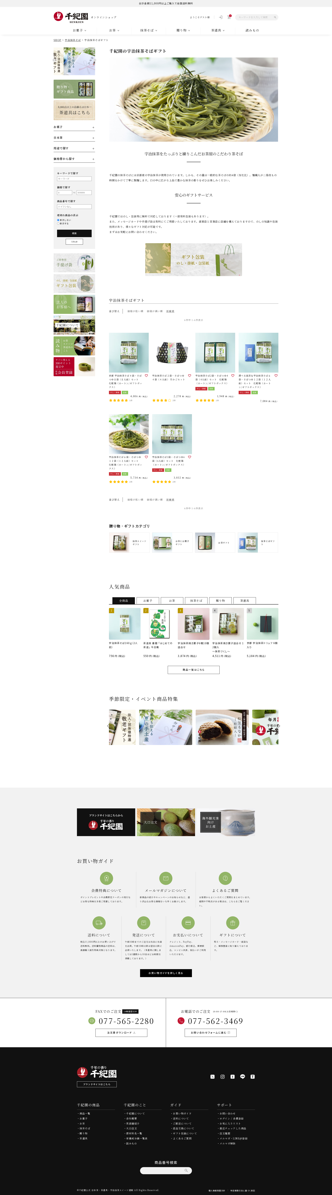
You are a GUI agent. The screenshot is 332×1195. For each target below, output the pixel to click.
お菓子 (83, 1118)
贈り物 (83, 1133)
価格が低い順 (135, 311)
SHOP (57, 40)
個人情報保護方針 (217, 1190)
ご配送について (182, 1123)
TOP (328, 1191)
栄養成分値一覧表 (136, 1138)
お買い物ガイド (182, 1113)
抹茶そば (85, 1128)
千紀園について (135, 1113)
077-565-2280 (126, 1020)
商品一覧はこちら (194, 669)
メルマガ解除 (228, 1143)
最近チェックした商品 (233, 1128)
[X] (212, 1076)
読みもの (252, 30)
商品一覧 (85, 1113)
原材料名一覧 (134, 1133)
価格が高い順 (155, 311)
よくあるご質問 (182, 1138)
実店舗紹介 (133, 1123)
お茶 (82, 1123)
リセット (74, 241)
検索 (74, 233)
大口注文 (131, 1128)
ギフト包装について (185, 1133)
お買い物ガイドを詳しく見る (166, 973)
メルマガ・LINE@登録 (234, 1138)
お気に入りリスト (230, 1123)
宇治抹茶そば (73, 40)
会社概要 (131, 1118)
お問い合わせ (228, 1113)
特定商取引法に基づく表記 (242, 1190)
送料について (181, 1118)
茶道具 (83, 1138)
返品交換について (183, 1128)
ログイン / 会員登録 (232, 1118)
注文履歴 (225, 1133)
